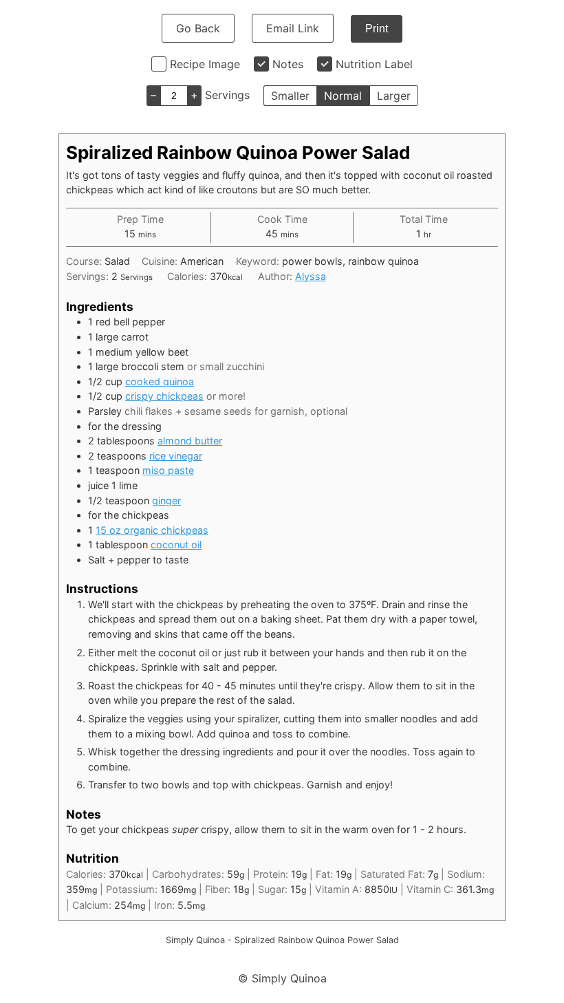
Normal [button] (343, 96)
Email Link (292, 28)
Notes (287, 64)
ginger (166, 500)
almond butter (190, 440)
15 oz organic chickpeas (152, 530)
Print (376, 28)
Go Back (198, 28)
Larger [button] (394, 96)
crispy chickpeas (164, 396)
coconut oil (176, 544)
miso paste (168, 470)
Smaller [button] (290, 96)
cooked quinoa (159, 381)
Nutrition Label (374, 64)
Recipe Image (205, 64)
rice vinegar (175, 456)
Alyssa (310, 276)
